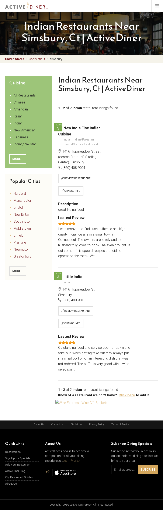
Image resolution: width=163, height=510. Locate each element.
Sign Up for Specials (17, 458)
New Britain (22, 214)
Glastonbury (22, 256)
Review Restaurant (77, 178)
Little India (72, 276)
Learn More (71, 460)
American (21, 109)
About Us (39, 424)
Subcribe (148, 469)
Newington (22, 249)
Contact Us (57, 424)
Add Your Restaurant (17, 464)
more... (17, 159)
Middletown (22, 228)
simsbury (56, 59)
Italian (18, 116)
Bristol (18, 207)
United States (14, 59)
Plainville (20, 242)
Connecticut (37, 59)
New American (24, 130)
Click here (127, 395)
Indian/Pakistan (25, 144)
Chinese (19, 102)
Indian (18, 123)
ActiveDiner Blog (15, 471)
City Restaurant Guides (19, 477)
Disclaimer (76, 424)
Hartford (20, 194)
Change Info (72, 190)
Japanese (21, 137)
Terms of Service (120, 424)
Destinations (13, 451)
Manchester (22, 200)
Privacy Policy (96, 424)
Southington (22, 221)
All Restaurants (25, 95)
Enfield (19, 235)
